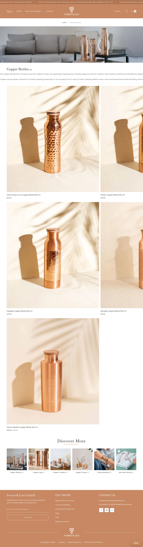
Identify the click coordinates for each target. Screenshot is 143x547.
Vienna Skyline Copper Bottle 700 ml (22, 427)
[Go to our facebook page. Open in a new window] (101, 510)
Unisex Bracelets (104, 472)
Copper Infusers (82, 472)
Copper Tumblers (60, 472)
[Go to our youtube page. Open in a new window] (112, 510)
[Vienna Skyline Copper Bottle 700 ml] (53, 371)
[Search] (127, 11)
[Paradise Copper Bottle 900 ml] (53, 255)
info (100, 501)
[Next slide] (134, 461)
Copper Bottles (17, 472)
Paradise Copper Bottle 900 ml (19, 311)
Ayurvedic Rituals (126, 472)
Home (64, 22)
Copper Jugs (38, 472)
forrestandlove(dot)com (115, 501)
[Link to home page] (71, 532)
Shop (136, 543)
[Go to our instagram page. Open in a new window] (107, 510)
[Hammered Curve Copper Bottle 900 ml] (53, 139)
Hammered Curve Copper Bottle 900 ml (23, 195)
